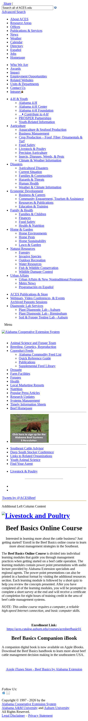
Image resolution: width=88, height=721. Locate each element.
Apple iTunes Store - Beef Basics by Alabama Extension (44, 669)
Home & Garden (21, 229)
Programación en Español (36, 287)
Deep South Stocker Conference (32, 452)
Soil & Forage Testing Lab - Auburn (43, 317)
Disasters (16, 164)
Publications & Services (26, 30)
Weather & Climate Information (40, 187)
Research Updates (22, 396)
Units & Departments (24, 84)
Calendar (16, 42)
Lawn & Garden (30, 245)
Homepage (17, 57)
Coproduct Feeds (21, 350)
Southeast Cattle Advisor (27, 448)
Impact (14, 72)
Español (15, 50)
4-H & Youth (19, 99)
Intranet (15, 91)
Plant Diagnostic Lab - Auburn (39, 309)
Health (14, 381)
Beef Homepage (21, 408)
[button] (55, 7)
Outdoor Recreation (32, 260)
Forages (15, 377)
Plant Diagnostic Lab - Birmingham (43, 313)
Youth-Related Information (37, 122)
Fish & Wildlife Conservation (38, 268)
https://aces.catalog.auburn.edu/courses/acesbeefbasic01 (44, 629)
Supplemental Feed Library (37, 366)
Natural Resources (22, 248)
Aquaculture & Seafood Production (42, 129)
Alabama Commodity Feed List (40, 354)
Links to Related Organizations (31, 456)
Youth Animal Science (25, 460)
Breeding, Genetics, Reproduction (33, 347)
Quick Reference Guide (35, 358)
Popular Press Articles (25, 393)
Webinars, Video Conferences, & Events (37, 298)
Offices (15, 27)
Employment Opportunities (28, 76)
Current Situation (30, 172)
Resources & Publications (36, 202)
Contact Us (17, 88)
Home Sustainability (32, 241)
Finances (25, 218)
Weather (15, 38)
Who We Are (19, 65)
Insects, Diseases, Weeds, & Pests (41, 156)
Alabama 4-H (28, 103)
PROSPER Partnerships (35, 118)
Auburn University (56, 708)
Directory (16, 46)
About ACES (19, 19)
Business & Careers (32, 195)
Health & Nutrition (31, 225)
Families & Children (32, 214)
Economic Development (26, 191)
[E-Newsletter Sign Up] (29, 441)
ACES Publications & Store (29, 294)
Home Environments (33, 233)
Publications (27, 362)
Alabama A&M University (20, 708)
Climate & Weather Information (40, 160)
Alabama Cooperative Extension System (29, 704)
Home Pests (27, 237)
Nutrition (16, 389)
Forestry (24, 252)
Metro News (27, 283)
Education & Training (33, 206)
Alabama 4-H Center (33, 106)
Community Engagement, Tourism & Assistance (51, 199)
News (14, 34)
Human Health (29, 183)
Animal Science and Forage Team (33, 343)
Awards (15, 68)
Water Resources (30, 264)
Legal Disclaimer (13, 715)
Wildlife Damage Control (36, 271)
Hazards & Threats (31, 179)
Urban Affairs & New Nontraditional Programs (50, 279)
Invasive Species (30, 256)
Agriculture (18, 126)
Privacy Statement (40, 715)
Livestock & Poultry (32, 149)
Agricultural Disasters (33, 168)
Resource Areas (20, 23)
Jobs (13, 53)
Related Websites (21, 80)
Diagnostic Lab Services (26, 306)
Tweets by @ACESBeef (18, 498)
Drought (16, 370)
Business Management (34, 133)
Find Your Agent (21, 463)
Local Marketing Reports (27, 385)
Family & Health (21, 210)
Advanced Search (14, 12)
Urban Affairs (19, 275)
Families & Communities (35, 175)
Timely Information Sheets (28, 404)
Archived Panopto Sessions (28, 302)
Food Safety (27, 145)
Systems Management (25, 400)
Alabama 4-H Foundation (36, 110)
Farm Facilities (20, 373)
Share (7, 3)
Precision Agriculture (33, 152)
